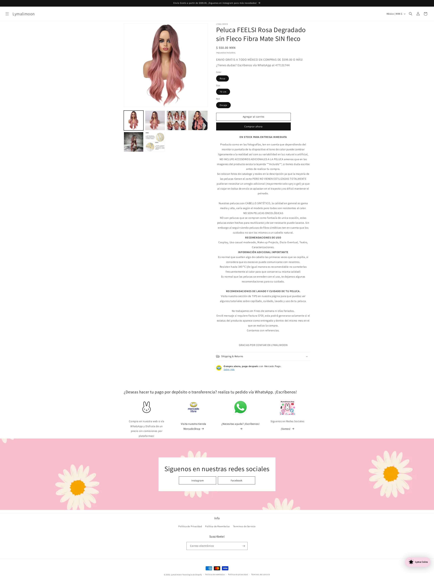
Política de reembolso (215, 574)
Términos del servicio (260, 574)
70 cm (223, 91)
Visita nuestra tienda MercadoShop (193, 426)
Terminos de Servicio (244, 526)
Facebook (236, 480)
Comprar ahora (253, 126)
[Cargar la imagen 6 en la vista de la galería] (155, 142)
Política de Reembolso (217, 526)
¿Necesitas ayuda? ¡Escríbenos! (240, 424)
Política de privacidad (238, 574)
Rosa (222, 78)
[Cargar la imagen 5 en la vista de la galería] (133, 142)
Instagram (197, 480)
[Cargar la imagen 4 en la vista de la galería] (198, 120)
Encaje (223, 105)
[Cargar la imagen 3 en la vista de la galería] (176, 120)
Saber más (229, 369)
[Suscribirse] (243, 546)
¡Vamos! (286, 429)
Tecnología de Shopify (192, 574)
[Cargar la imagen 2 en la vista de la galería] (155, 120)
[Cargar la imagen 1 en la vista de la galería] (133, 120)
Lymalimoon (176, 574)
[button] (7, 13)
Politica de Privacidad (190, 526)
